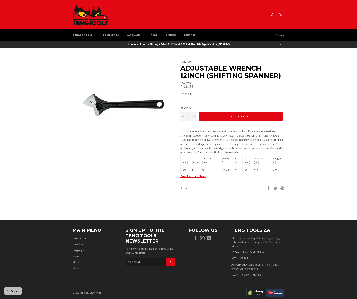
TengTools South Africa (90, 292)
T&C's (234, 275)
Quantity (185, 107)
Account (280, 35)
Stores (171, 35)
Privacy (244, 275)
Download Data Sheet (193, 176)
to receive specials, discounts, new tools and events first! (149, 251)
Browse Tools (83, 35)
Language (134, 35)
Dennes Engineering (267, 238)
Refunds (256, 275)
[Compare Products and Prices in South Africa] (275, 292)
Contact (190, 35)
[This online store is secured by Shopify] (255, 292)
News (154, 35)
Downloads (111, 35)
